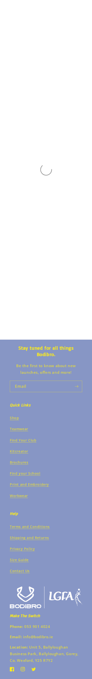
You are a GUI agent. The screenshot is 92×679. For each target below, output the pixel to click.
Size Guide (19, 559)
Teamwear (19, 429)
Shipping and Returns (29, 537)
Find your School (25, 473)
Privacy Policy (22, 548)
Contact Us (20, 570)
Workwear (19, 495)
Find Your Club (23, 440)
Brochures (19, 462)
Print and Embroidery (29, 484)
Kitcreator (19, 451)
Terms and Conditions (30, 526)
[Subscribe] (76, 386)
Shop (14, 418)
